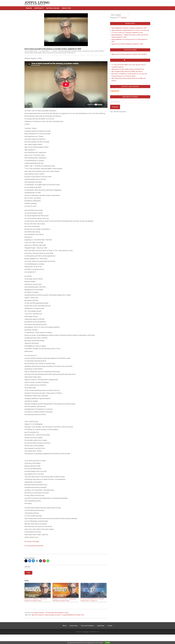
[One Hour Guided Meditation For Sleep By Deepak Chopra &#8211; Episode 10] (93, 590)
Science (64, 53)
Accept (107, 642)
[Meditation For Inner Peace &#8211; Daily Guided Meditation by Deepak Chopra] (65, 590)
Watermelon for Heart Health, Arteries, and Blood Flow (127, 69)
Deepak (96, 51)
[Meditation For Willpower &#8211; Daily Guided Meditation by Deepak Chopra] (38, 590)
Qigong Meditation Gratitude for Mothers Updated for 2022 (128, 28)
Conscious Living (87, 51)
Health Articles (131, 60)
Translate (123, 17)
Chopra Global (77, 51)
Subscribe (115, 107)
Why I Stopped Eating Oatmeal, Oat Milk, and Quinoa (126, 71)
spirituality (71, 53)
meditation (33, 53)
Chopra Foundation (64, 51)
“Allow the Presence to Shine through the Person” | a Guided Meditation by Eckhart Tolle (58, 615)
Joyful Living (85, 631)
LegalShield (114, 91)
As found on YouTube (32, 541)
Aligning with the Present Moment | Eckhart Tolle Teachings (129, 54)
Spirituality (46, 51)
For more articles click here (34, 546)
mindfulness (42, 53)
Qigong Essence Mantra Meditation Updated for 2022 (127, 44)
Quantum (58, 53)
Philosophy (50, 53)
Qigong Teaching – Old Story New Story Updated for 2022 (51, 612)
